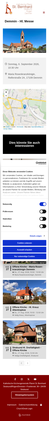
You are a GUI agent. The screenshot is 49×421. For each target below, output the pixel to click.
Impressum (11, 405)
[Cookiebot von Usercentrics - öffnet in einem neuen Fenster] (35, 163)
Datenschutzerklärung (28, 405)
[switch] (42, 211)
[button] (42, 12)
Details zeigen (36, 236)
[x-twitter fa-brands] (28, 379)
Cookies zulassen (24, 243)
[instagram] (22, 379)
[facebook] (15, 379)
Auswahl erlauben (24, 250)
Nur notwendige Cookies (24, 256)
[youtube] (35, 379)
